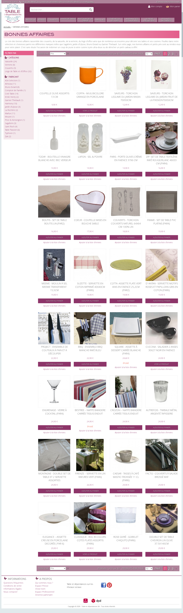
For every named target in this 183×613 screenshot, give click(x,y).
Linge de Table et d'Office (18, 71)
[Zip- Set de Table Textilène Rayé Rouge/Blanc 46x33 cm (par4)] (161, 138)
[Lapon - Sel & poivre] (90, 138)
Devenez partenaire (44, 594)
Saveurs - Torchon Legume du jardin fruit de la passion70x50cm (162, 97)
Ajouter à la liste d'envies (54, 115)
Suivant (176, 54)
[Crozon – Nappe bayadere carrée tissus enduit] (126, 391)
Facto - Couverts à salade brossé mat (162, 475)
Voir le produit (90, 110)
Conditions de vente (13, 585)
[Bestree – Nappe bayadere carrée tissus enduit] (90, 391)
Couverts (10, 68)
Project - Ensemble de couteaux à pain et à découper (54, 350)
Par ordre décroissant (68, 53)
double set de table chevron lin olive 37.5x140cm (161, 540)
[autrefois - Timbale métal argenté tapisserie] (161, 391)
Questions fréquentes (13, 582)
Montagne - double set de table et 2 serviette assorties (54, 477)
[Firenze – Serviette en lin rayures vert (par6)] (90, 455)
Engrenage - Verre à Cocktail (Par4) (54, 411)
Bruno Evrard (12, 87)
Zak (8, 136)
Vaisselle (11, 61)
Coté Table (11, 93)
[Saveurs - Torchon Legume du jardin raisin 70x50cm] (126, 75)
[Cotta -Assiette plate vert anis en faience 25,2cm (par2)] (126, 265)
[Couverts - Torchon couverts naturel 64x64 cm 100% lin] (126, 201)
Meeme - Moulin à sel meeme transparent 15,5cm (54, 287)
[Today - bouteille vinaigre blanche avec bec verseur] (54, 138)
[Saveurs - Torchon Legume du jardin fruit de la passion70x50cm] (161, 75)
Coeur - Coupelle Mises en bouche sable (90, 221)
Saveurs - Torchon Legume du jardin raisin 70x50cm (125, 97)
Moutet (9, 116)
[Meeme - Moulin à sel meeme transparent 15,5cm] (54, 265)
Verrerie (10, 64)
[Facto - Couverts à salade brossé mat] (161, 455)
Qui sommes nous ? (44, 582)
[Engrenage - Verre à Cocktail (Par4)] (54, 391)
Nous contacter (10, 591)
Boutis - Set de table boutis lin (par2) (54, 221)
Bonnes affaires (21, 27)
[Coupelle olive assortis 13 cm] (54, 75)
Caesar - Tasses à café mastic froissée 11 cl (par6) (126, 477)
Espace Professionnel (44, 591)
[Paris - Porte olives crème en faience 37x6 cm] (126, 138)
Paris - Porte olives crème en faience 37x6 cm (126, 158)
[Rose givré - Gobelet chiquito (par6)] (126, 518)
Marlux (10, 113)
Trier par (43, 53)
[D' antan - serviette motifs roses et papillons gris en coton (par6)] (161, 265)
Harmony (11, 103)
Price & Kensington (15, 120)
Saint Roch (11, 126)
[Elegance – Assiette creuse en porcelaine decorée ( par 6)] (54, 518)
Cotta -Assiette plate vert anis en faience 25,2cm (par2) (126, 287)
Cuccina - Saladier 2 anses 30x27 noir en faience (162, 348)
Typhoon (10, 133)
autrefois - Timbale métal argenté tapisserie (161, 411)
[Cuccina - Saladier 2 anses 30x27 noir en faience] (161, 328)
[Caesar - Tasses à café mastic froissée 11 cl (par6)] (126, 455)
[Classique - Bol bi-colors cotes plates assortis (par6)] (90, 518)
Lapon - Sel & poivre (90, 156)
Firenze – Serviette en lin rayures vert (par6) (90, 475)
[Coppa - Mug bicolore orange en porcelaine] (90, 75)
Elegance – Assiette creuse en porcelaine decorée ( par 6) (54, 540)
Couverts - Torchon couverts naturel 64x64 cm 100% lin (126, 223)
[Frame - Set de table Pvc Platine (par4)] (161, 201)
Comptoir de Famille (15, 90)
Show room (40, 588)
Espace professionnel (168, 2)
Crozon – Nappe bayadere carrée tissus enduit (126, 411)
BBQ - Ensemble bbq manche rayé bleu (90, 348)
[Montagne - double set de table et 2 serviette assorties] (54, 455)
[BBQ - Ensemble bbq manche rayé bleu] (90, 328)
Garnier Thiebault (14, 100)
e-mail (91, 2)
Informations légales (13, 588)
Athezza (10, 83)
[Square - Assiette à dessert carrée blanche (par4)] (126, 328)
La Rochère (11, 110)
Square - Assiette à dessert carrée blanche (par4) (126, 350)
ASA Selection (12, 80)
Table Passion (12, 129)
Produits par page (133, 53)
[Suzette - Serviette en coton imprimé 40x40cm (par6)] (90, 265)
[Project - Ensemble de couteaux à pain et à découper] (54, 328)
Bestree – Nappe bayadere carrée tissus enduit (90, 411)
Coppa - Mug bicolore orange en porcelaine (90, 95)
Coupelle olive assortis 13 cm (54, 95)
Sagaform (10, 123)
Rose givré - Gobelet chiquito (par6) (125, 538)
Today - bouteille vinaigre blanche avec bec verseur (54, 158)
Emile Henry (12, 97)
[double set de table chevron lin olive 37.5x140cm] (161, 518)
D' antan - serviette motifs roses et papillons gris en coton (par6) (162, 287)
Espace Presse (41, 585)
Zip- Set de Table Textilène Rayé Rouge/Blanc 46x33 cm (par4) (161, 160)
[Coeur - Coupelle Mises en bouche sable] (90, 201)
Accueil (7, 27)
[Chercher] (91, 10)
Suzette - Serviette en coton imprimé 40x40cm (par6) (90, 287)
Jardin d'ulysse (12, 106)
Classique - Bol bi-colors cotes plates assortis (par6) (90, 540)
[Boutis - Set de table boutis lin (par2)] (54, 201)
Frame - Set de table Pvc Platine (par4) (161, 221)
